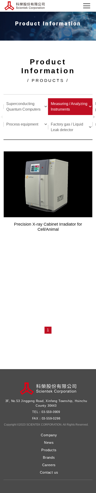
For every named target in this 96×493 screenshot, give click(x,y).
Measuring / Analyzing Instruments (69, 106)
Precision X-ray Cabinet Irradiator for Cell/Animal (48, 227)
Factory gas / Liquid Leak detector (67, 127)
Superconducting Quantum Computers (23, 106)
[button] (94, 117)
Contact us (49, 472)
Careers (49, 465)
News (49, 442)
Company (49, 435)
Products (48, 450)
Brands (49, 457)
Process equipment (22, 124)
